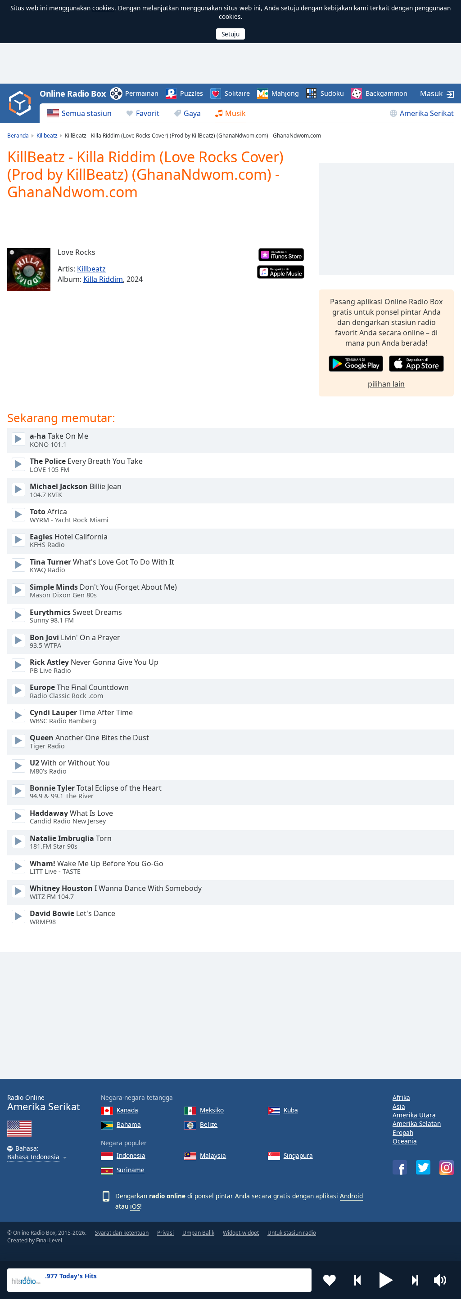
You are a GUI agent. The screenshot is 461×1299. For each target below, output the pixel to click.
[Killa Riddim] (28, 269)
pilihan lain (386, 384)
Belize (208, 1124)
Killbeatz (91, 269)
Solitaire (237, 93)
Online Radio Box (72, 93)
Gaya (192, 113)
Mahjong (285, 93)
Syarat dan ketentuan (122, 1233)
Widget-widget (241, 1233)
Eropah (403, 1132)
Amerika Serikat (427, 113)
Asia (399, 1106)
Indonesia (131, 1155)
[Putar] (18, 439)
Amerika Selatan (417, 1123)
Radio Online (43, 1102)
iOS (135, 1206)
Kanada (127, 1110)
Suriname (131, 1170)
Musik (235, 113)
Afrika (401, 1097)
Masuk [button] (431, 93)
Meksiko (212, 1110)
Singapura (298, 1155)
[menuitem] (79, 113)
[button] (386, 1280)
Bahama (129, 1124)
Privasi (165, 1233)
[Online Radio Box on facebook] (400, 1167)
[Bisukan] (443, 1280)
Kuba (291, 1110)
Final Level (49, 1240)
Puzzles (191, 93)
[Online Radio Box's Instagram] (446, 1167)
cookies (103, 8)
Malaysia (213, 1155)
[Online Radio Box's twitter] (423, 1167)
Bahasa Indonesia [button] (33, 1157)
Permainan (141, 93)
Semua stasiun (87, 113)
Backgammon (386, 93)
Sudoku (332, 93)
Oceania (405, 1141)
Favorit (147, 113)
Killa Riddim (103, 279)
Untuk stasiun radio (291, 1233)
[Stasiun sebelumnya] (358, 1280)
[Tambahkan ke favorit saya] (329, 1280)
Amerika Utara (414, 1115)
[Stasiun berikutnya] (414, 1280)
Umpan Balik (198, 1233)
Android (351, 1196)
